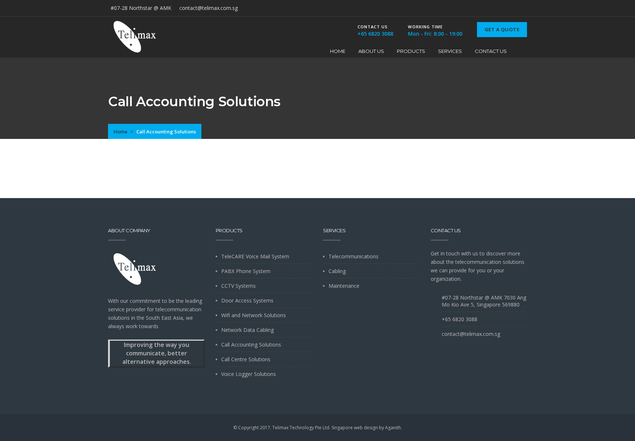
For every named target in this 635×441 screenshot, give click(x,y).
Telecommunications (354, 256)
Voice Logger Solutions (248, 373)
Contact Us (491, 51)
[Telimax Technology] (134, 37)
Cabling (337, 271)
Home (337, 51)
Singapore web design (354, 427)
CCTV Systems (238, 285)
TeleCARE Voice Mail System (255, 256)
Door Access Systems (247, 300)
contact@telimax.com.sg (208, 7)
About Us (371, 51)
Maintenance (344, 285)
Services (450, 51)
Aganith (393, 427)
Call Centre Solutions (245, 359)
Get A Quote (502, 29)
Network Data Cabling (247, 329)
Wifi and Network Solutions (253, 315)
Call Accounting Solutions (251, 344)
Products (411, 51)
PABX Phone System (245, 271)
